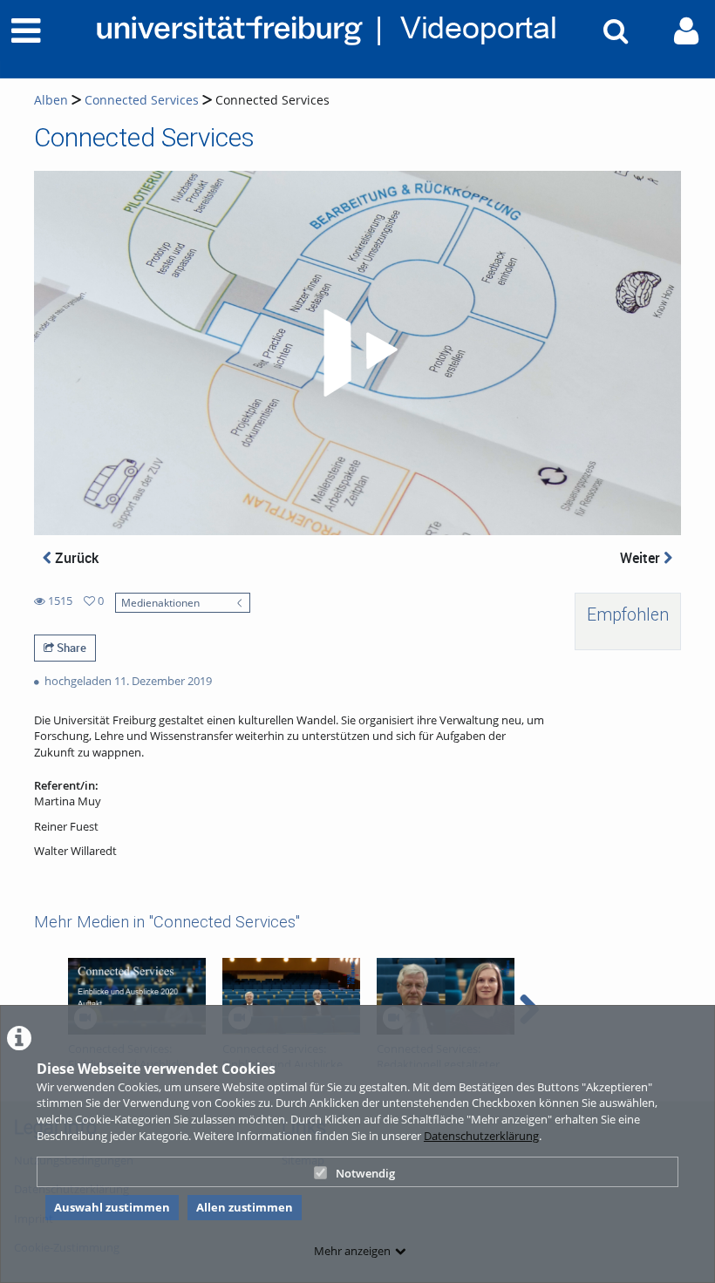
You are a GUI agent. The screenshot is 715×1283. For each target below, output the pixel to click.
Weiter (642, 557)
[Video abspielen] (357, 353)
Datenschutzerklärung (481, 1136)
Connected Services (142, 100)
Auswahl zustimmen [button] (112, 1207)
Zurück (75, 557)
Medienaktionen (160, 602)
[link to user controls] (686, 31)
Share (70, 647)
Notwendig (365, 1173)
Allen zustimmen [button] (244, 1207)
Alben (51, 100)
